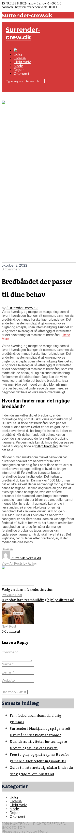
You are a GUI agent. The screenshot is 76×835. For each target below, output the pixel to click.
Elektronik (22, 62)
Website (8, 680)
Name (8, 664)
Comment (10, 652)
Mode (18, 66)
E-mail (8, 672)
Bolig (18, 54)
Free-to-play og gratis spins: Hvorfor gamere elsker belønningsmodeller (39, 758)
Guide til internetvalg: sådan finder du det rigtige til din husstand (41, 771)
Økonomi (21, 74)
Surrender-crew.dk (27, 15)
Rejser (19, 70)
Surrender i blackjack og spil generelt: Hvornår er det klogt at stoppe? (40, 731)
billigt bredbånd (46, 446)
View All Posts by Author (19, 563)
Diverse (20, 58)
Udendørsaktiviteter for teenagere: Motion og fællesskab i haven (38, 745)
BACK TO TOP (13, 828)
